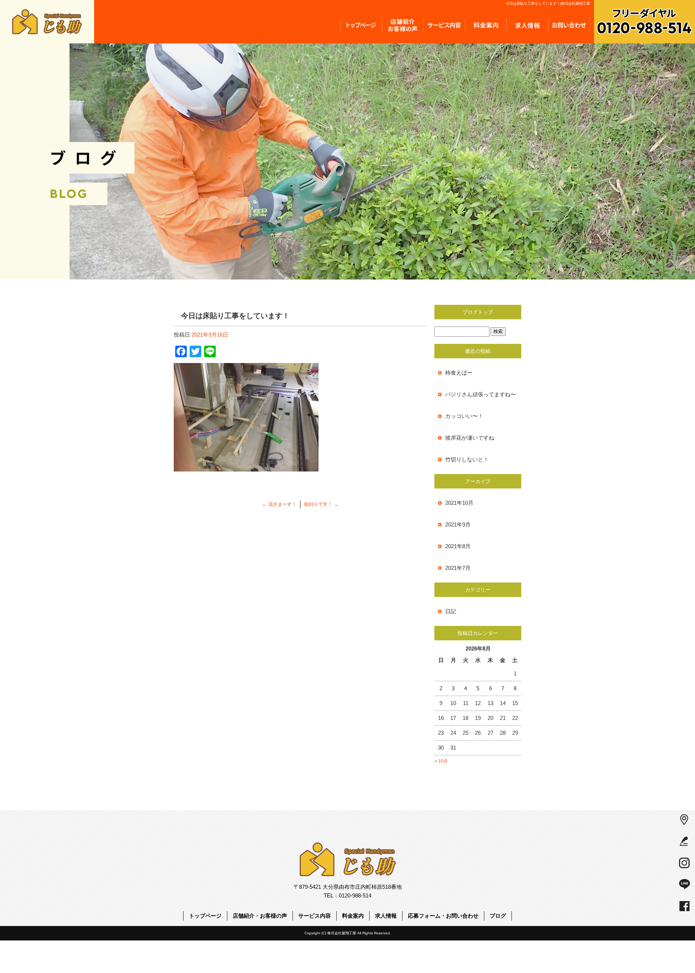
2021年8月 (458, 546)
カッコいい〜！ (464, 416)
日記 (450, 611)
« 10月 (441, 761)
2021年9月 (458, 524)
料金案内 (486, 25)
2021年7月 (458, 568)
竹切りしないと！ (467, 459)
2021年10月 (459, 503)
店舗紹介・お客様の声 (403, 25)
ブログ (498, 916)
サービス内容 (444, 25)
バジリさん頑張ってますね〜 (480, 394)
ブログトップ (478, 312)
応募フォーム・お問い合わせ (569, 25)
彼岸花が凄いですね (469, 438)
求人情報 (527, 25)
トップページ (361, 25)
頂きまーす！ (279, 504)
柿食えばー (458, 373)
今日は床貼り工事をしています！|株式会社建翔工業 (548, 3)
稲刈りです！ (321, 504)
